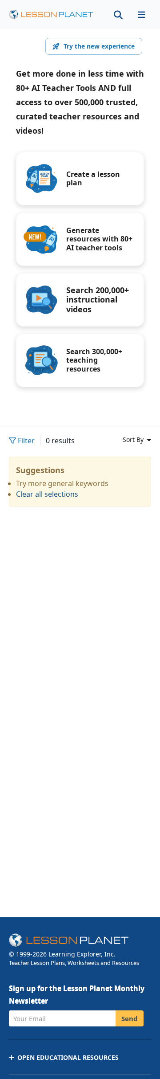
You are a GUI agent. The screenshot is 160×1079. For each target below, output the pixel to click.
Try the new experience (99, 46)
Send (129, 1018)
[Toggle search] (118, 14)
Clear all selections (47, 494)
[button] (141, 14)
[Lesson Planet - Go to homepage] (51, 14)
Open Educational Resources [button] (68, 1057)
